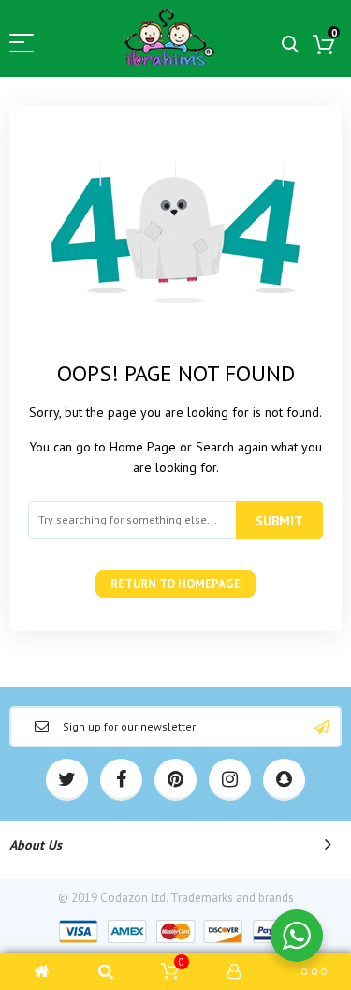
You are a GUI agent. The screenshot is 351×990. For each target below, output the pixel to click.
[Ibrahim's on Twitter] (67, 780)
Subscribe (322, 727)
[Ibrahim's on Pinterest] (175, 780)
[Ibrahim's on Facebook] (121, 780)
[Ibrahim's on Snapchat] (284, 780)
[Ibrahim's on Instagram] (230, 780)
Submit (279, 520)
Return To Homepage (175, 584)
